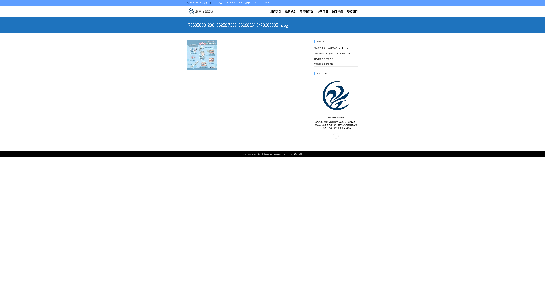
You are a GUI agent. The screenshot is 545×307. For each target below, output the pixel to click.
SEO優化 (294, 154)
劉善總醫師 (318, 64)
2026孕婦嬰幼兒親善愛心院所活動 (328, 53)
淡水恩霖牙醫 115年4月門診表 (326, 48)
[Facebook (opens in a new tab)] (356, 2)
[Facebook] (336, 136)
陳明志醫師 (318, 58)
